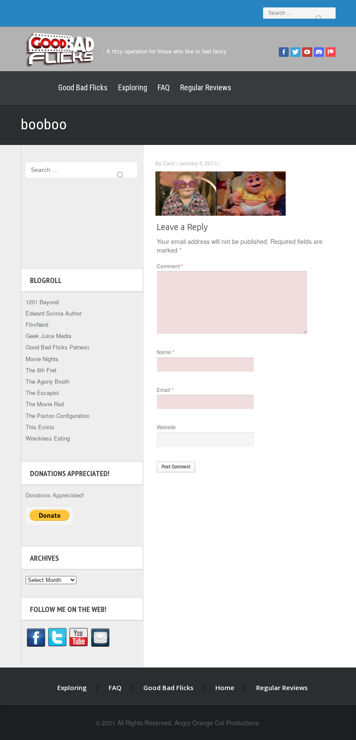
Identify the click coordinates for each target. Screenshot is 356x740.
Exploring (132, 87)
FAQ (164, 87)
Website (166, 427)
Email (165, 389)
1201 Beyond (42, 302)
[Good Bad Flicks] (60, 48)
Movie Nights (42, 359)
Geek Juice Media (48, 336)
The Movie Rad (45, 404)
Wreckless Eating (48, 438)
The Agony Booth (47, 381)
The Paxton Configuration (57, 415)
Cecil (169, 163)
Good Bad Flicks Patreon (57, 347)
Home (37, 87)
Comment (170, 266)
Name (166, 351)
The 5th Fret (41, 370)
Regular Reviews (205, 87)
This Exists (40, 427)
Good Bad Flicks (83, 87)
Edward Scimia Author (54, 313)
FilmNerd (37, 324)
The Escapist (42, 392)
